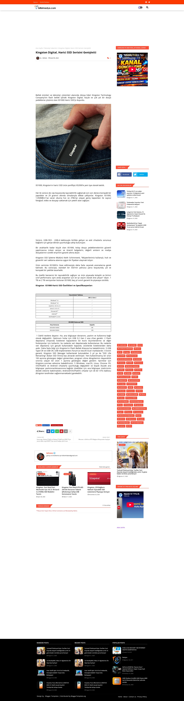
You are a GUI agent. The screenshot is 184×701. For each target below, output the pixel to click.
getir (121, 412)
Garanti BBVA (132, 398)
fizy (121, 405)
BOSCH (122, 419)
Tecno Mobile (124, 401)
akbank (137, 373)
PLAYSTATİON (135, 380)
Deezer (129, 412)
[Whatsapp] (57, 431)
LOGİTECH (123, 387)
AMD (135, 377)
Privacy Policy (142, 697)
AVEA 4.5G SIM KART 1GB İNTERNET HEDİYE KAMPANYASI (133, 649)
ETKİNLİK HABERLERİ (126, 349)
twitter (141, 174)
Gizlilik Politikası (44, 2)
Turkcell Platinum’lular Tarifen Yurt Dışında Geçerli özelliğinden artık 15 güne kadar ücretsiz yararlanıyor (132, 472)
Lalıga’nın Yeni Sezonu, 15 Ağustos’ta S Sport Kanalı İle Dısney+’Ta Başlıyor (136, 214)
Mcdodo (122, 391)
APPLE (121, 370)
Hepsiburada (133, 356)
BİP (131, 387)
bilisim (49, 453)
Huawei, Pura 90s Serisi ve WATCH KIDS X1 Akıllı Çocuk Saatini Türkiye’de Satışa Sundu (58, 685)
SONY (130, 363)
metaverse (139, 412)
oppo (127, 352)
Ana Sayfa (39, 48)
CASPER (122, 356)
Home (120, 697)
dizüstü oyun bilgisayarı (127, 415)
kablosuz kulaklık (125, 377)
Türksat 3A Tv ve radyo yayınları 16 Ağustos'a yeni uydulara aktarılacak (135, 193)
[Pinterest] (61, 431)
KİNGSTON (46, 425)
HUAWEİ (133, 345)
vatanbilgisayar (124, 422)
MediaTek (129, 405)
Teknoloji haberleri (50, 48)
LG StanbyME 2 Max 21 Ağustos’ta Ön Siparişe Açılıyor (59, 662)
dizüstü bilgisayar (137, 401)
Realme (130, 370)
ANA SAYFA (121, 528)
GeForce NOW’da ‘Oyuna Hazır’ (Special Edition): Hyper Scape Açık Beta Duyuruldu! (133, 669)
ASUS (121, 366)
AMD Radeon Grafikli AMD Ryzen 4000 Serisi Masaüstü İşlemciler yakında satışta (134, 680)
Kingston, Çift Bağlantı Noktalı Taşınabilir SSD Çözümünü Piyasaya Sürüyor (99, 489)
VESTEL (139, 370)
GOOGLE (139, 387)
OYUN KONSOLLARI (125, 359)
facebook (126, 174)
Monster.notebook (132, 366)
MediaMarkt (137, 352)
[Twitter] (53, 431)
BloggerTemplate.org (78, 696)
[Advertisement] (92, 27)
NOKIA (128, 373)
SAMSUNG (123, 345)
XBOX (143, 394)
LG (141, 345)
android (122, 426)
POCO (140, 391)
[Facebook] (48, 431)
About (125, 697)
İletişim (124, 657)
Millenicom (132, 419)
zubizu (122, 398)
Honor (138, 349)
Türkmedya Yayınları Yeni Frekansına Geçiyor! (135, 203)
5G (120, 352)
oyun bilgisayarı (137, 422)
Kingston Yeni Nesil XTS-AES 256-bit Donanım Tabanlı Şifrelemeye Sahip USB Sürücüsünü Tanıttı (72, 490)
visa (139, 415)
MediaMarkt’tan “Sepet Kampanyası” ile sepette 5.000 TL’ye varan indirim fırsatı (136, 225)
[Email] (66, 431)
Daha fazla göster (104, 467)
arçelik (141, 419)
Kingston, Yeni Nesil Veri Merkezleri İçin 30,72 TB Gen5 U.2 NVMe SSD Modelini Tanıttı (47, 490)
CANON (122, 394)
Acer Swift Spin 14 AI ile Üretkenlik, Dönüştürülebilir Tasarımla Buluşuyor (58, 673)
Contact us (132, 697)
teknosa (122, 363)
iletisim (35, 2)
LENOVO (138, 359)
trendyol (122, 384)
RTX (130, 426)
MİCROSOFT (132, 384)
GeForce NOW (133, 394)
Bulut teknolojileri (125, 408)
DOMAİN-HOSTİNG (140, 408)
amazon (131, 391)
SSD (121, 373)
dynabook (139, 405)
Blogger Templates (52, 696)
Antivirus (139, 363)
